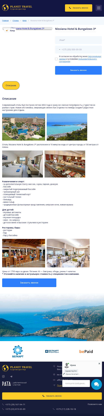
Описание (11, 85)
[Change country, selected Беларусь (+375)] (58, 49)
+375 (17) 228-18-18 (66, 409)
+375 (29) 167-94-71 (15, 404)
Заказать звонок (78, 70)
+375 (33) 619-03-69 (15, 409)
